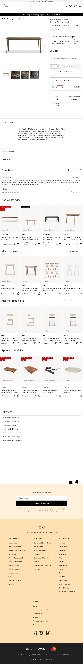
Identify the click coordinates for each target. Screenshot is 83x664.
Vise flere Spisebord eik (11, 421)
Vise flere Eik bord (9, 425)
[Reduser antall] (51, 66)
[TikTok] (48, 633)
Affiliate (35, 617)
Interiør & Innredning (40, 550)
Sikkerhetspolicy (13, 573)
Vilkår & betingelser (14, 569)
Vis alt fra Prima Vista (71, 301)
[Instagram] (41, 633)
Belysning (37, 554)
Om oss (35, 606)
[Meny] (80, 5)
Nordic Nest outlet (39, 625)
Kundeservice (12, 543)
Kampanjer (62, 554)
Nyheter (61, 562)
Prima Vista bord (24, 19)
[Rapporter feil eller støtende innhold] (80, 192)
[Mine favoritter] (70, 5)
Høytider (62, 569)
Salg (60, 558)
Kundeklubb (12, 554)
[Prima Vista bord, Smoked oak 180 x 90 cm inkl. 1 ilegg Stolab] (23, 45)
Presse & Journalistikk (40, 621)
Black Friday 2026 (65, 584)
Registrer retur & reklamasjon (17, 550)
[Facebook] (34, 633)
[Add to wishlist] (14, 244)
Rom (60, 573)
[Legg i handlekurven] (18, 244)
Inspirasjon (62, 543)
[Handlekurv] (75, 5)
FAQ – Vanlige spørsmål (15, 558)
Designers (62, 550)
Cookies (10, 577)
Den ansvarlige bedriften (41, 610)
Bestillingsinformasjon (15, 562)
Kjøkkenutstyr (38, 547)
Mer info (77, 87)
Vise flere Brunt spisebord (12, 433)
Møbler (4, 19)
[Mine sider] (65, 5)
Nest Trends (63, 580)
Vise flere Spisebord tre (11, 417)
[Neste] (44, 46)
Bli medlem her (76, 41)
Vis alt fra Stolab (73, 251)
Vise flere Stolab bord (10, 429)
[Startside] (5, 5)
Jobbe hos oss (38, 613)
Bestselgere (63, 565)
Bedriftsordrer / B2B (14, 580)
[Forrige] (4, 46)
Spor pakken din (13, 565)
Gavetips (62, 577)
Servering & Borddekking (42, 543)
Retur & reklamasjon (14, 547)
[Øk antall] (57, 66)
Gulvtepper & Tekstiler (41, 558)
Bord (8, 19)
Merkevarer (63, 547)
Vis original (17, 192)
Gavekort (37, 569)
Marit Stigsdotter (55, 19)
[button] (55, 29)
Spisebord (15, 19)
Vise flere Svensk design (11, 437)
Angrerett (11, 584)
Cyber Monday (64, 588)
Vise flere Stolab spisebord (12, 440)
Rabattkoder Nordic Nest (67, 592)
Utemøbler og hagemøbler (43, 565)
